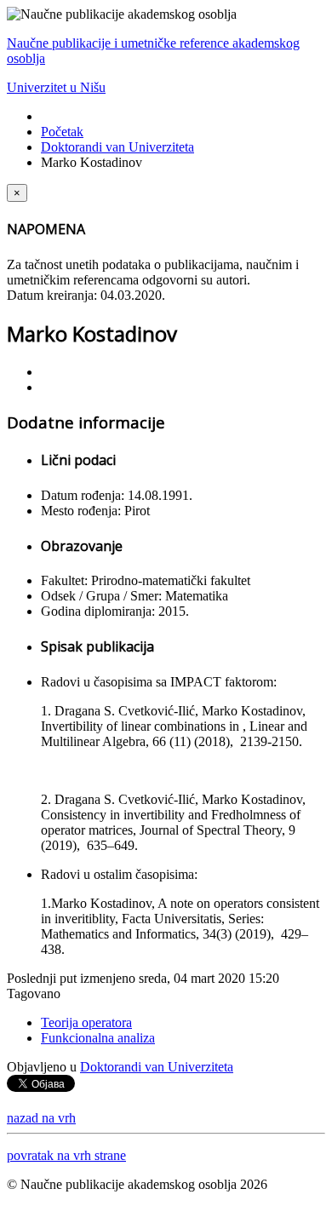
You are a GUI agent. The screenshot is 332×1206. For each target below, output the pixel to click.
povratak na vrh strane (66, 1155)
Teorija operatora (86, 1022)
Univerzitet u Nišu (56, 87)
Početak (62, 131)
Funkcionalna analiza (98, 1038)
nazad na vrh (41, 1118)
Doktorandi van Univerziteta (117, 147)
